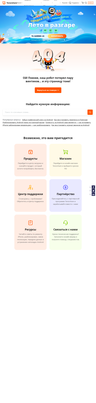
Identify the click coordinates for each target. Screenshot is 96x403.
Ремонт (19, 3)
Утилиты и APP (46, 3)
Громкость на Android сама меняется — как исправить (68, 122)
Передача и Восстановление (29, 3)
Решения (64, 3)
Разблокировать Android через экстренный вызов (23, 122)
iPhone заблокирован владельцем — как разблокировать (26, 125)
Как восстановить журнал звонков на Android (70, 125)
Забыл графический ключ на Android (37, 120)
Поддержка (75, 3)
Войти (91, 3)
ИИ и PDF (55, 3)
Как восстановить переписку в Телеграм (70, 120)
